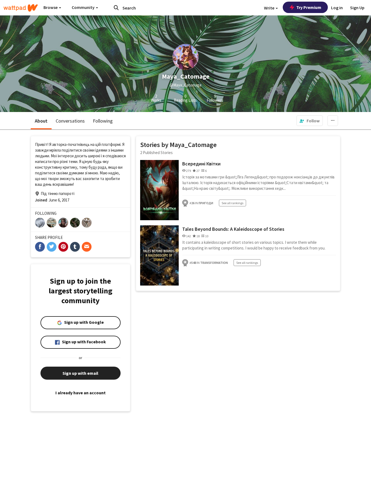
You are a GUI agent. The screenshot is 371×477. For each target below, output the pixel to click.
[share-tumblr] (75, 247)
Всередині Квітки (201, 164)
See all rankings (232, 203)
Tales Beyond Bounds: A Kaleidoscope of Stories (233, 229)
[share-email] (87, 247)
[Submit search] (116, 7)
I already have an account (80, 392)
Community (83, 7)
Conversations (70, 121)
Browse (50, 7)
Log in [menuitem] (337, 7)
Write (269, 8)
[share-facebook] (40, 247)
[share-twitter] (51, 247)
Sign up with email (80, 373)
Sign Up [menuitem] (357, 7)
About (41, 121)
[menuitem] (309, 120)
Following (103, 121)
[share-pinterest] (63, 247)
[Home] (21, 8)
